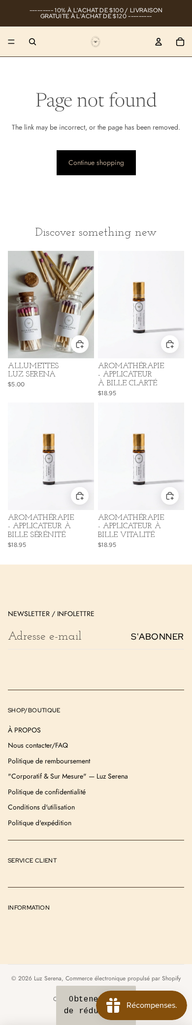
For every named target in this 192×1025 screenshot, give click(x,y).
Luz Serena (48, 978)
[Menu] (11, 41)
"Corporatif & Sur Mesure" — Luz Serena (68, 776)
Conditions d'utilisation (41, 807)
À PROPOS (24, 730)
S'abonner (157, 636)
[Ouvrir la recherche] (32, 42)
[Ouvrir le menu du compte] (158, 42)
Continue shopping (96, 162)
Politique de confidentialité (47, 792)
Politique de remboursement (49, 761)
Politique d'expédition (39, 823)
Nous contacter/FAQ (38, 745)
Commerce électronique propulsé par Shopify (123, 978)
